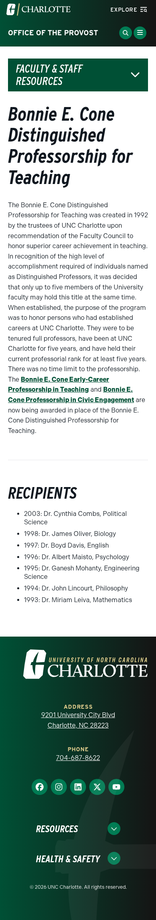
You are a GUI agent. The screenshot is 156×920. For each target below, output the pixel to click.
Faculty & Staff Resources (49, 75)
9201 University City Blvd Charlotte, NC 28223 (78, 720)
